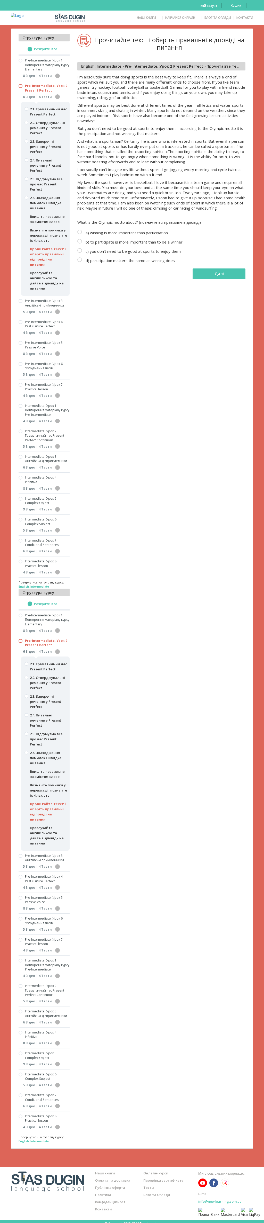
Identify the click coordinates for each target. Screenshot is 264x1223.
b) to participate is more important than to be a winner (134, 242)
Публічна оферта (110, 1187)
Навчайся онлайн (180, 18)
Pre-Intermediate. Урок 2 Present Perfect (164, 66)
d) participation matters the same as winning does (130, 260)
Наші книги (146, 18)
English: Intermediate (101, 66)
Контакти (244, 18)
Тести (148, 1187)
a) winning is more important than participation (126, 232)
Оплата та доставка (112, 1180)
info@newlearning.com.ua (220, 1201)
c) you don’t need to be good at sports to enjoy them (133, 251)
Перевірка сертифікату (163, 1180)
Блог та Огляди (217, 18)
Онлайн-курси (155, 1173)
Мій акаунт (209, 5)
